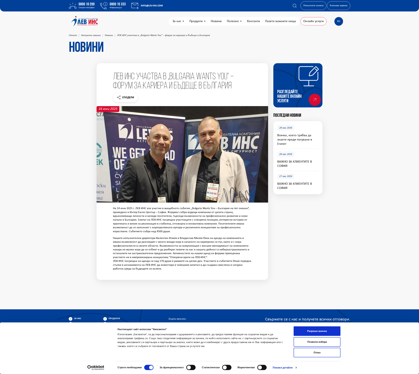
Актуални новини (91, 35)
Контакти (253, 21)
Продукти (196, 21)
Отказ (317, 352)
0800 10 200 (87, 4)
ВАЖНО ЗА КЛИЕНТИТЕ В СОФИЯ (294, 164)
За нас (177, 21)
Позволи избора (317, 341)
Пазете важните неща (280, 21)
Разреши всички (317, 331)
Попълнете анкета (313, 5)
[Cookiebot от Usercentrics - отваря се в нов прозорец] (96, 367)
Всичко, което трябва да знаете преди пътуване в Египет (294, 140)
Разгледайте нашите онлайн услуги (289, 96)
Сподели (125, 98)
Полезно (233, 21)
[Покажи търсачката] (295, 6)
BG (338, 21)
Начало (73, 35)
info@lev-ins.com (152, 5)
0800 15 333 (118, 4)
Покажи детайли (283, 367)
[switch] (191, 367)
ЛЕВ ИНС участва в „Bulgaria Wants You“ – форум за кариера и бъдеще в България (163, 35)
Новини (216, 21)
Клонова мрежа (338, 5)
